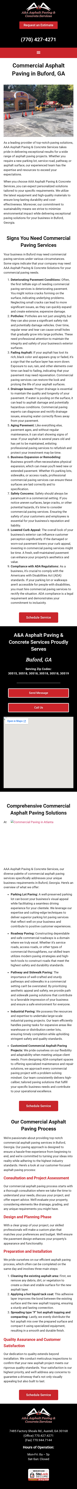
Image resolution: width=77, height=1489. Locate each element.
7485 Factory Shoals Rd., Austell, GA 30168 (38, 1431)
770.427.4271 (44, 1435)
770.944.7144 (42, 1440)
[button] (39, 52)
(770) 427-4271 (38, 39)
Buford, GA (39, 659)
